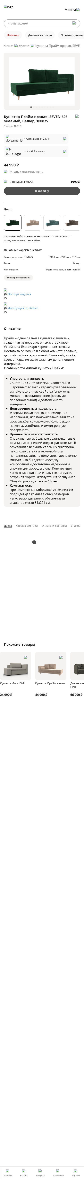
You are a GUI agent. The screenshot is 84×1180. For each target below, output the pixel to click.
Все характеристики (18, 277)
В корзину (42, 191)
